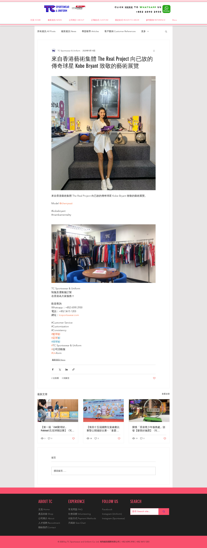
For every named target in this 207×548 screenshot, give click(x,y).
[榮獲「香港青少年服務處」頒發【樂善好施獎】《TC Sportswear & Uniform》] (149, 410)
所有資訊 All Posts (46, 31)
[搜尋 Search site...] (163, 511)
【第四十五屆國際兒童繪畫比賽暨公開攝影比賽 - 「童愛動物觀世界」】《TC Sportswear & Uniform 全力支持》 (103, 429)
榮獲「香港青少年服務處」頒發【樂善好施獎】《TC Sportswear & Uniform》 (148, 429)
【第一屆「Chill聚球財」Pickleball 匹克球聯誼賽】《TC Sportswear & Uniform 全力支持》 (56, 429)
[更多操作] (154, 50)
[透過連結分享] (73, 369)
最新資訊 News (68, 31)
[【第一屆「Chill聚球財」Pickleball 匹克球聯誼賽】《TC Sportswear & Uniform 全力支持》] (57, 410)
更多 (143, 31)
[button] (166, 31)
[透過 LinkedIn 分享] (66, 369)
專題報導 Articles (90, 31)
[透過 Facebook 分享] (52, 369)
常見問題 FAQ (75, 509)
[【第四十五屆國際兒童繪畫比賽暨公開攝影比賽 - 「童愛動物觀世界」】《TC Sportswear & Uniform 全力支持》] (103, 410)
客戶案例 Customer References (120, 31)
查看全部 (166, 394)
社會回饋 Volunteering (79, 514)
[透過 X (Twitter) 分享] (59, 369)
